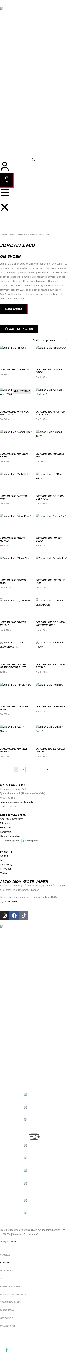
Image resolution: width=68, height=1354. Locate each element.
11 (41, 769)
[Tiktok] (23, 915)
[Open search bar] (34, 160)
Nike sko (23, 235)
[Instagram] (4, 915)
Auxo (14, 1241)
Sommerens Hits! (10, 1302)
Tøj (2, 1278)
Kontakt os (7, 1326)
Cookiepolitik (32, 840)
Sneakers (13, 235)
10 (36, 769)
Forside (3, 235)
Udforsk (5, 1270)
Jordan (32, 235)
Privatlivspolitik (11, 840)
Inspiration (7, 1310)
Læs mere (11, 901)
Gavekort (6, 1318)
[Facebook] (14, 915)
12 (46, 769)
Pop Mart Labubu (11, 1286)
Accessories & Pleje (13, 1294)
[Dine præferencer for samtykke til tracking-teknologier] (6, 1350)
